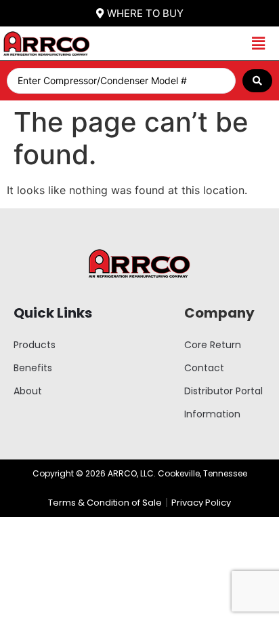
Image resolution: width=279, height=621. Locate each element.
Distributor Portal (223, 391)
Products (35, 345)
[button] (258, 44)
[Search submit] (257, 80)
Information (212, 414)
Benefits (33, 368)
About (28, 391)
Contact (204, 368)
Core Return (212, 345)
